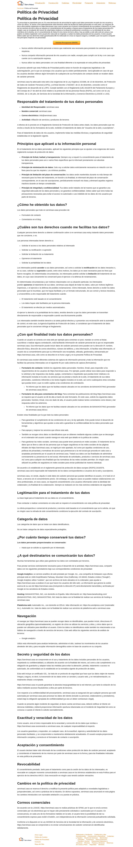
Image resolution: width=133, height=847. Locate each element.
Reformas (112, 3)
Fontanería (89, 3)
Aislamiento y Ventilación (84, 834)
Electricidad (77, 3)
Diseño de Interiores (91, 838)
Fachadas (81, 839)
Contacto (38, 842)
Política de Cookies (41, 837)
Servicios (101, 844)
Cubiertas (65, 3)
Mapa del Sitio (39, 844)
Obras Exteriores (101, 839)
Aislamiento (100, 3)
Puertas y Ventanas (98, 843)
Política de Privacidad (42, 839)
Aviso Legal (38, 835)
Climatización (40, 3)
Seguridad (92, 844)
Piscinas (87, 843)
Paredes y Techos (83, 841)
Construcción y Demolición (96, 836)
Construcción (53, 3)
